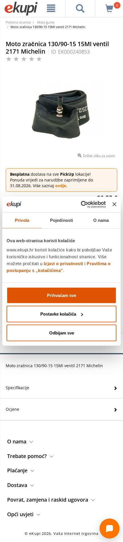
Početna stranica (18, 22)
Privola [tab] (22, 220)
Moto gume (45, 22)
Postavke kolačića (58, 314)
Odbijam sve (61, 332)
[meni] (51, 8)
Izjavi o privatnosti (63, 263)
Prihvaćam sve (61, 295)
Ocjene (12, 409)
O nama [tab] (101, 220)
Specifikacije (17, 387)
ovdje (60, 185)
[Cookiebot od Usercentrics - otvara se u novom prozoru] (81, 204)
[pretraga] (80, 8)
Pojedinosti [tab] (61, 220)
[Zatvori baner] (114, 204)
